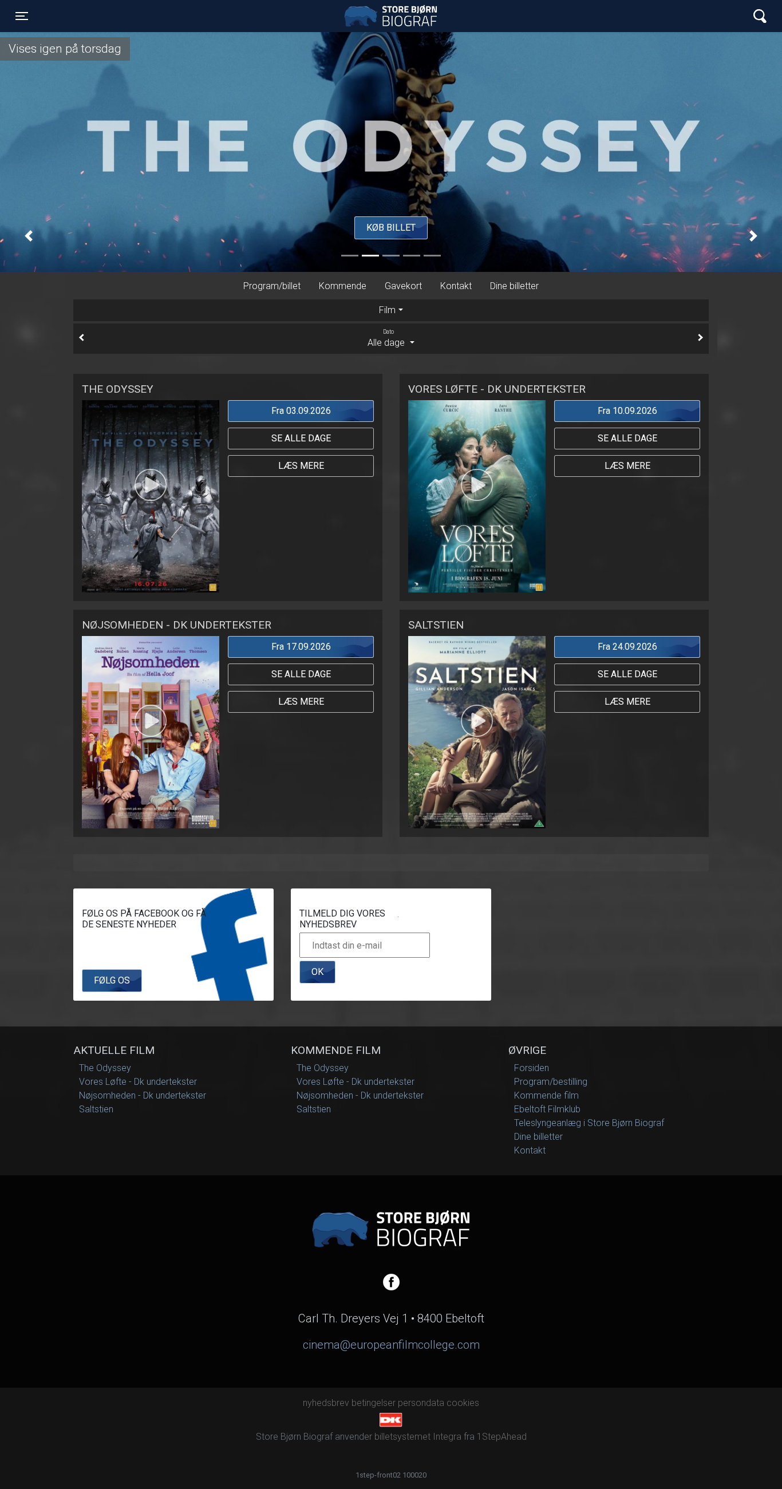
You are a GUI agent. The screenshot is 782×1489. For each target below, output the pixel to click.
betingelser (373, 1402)
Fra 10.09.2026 (627, 410)
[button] (28, 236)
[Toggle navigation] (760, 16)
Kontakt (456, 286)
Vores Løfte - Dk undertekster (138, 1081)
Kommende (342, 286)
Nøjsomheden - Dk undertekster (142, 1095)
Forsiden (531, 1068)
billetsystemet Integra (417, 1436)
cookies (463, 1402)
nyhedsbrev (326, 1402)
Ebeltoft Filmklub (547, 1109)
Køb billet (391, 227)
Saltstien (96, 1109)
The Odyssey (105, 1068)
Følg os (112, 980)
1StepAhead (502, 1436)
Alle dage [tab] (387, 339)
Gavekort (403, 286)
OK (317, 971)
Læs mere (301, 465)
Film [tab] (387, 310)
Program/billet (272, 286)
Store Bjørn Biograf (394, 16)
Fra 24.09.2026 (627, 646)
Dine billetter (514, 286)
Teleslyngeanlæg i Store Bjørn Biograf (589, 1122)
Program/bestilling (550, 1081)
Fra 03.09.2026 (301, 410)
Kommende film (546, 1095)
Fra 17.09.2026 (301, 646)
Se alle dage (301, 438)
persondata (421, 1402)
